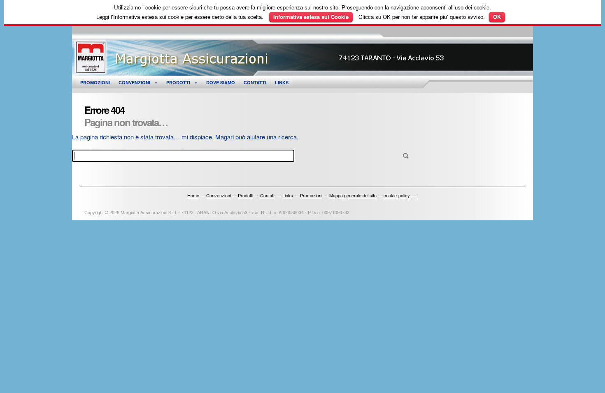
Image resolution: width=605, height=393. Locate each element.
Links (282, 82)
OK (497, 17)
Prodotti (178, 82)
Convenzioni (134, 82)
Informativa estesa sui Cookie (311, 17)
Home (193, 195)
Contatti (255, 82)
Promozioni (95, 82)
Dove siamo (220, 82)
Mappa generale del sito (353, 195)
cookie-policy (397, 195)
